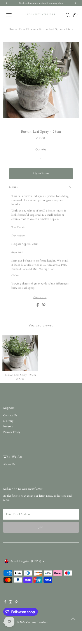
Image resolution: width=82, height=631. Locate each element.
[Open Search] (68, 15)
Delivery (8, 421)
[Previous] (10, 49)
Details (13, 187)
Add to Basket (41, 173)
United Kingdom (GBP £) (25, 561)
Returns (8, 426)
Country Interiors (37, 622)
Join (40, 527)
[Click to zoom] (72, 49)
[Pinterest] (16, 602)
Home (13, 29)
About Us (9, 464)
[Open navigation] (12, 15)
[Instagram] (10, 602)
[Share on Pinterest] (43, 306)
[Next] (21, 49)
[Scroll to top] (73, 619)
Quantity (41, 149)
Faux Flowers (27, 29)
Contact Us (10, 415)
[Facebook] (5, 602)
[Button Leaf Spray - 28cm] (20, 353)
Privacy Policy (11, 432)
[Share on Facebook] (38, 306)
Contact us (40, 297)
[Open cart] (75, 15)
